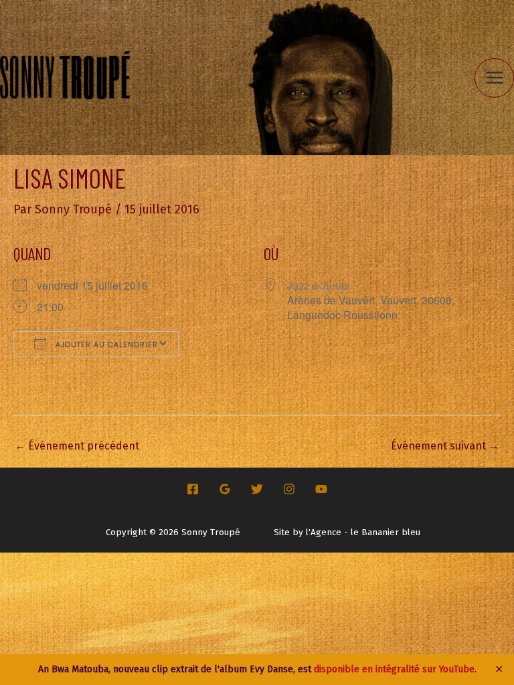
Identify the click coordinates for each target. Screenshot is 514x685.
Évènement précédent (77, 445)
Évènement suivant (445, 445)
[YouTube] (321, 489)
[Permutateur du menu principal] (494, 78)
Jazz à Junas (318, 285)
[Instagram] (289, 489)
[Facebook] (193, 489)
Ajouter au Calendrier (105, 344)
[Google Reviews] (225, 489)
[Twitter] (257, 489)
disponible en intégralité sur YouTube (394, 669)
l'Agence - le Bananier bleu (363, 532)
